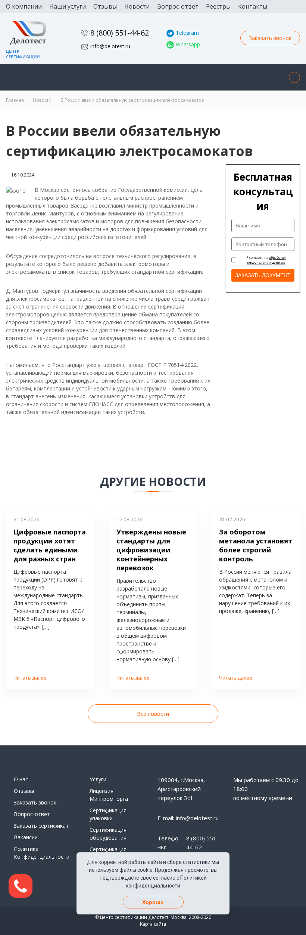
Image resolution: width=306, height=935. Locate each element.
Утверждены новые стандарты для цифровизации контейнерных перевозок (151, 549)
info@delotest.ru (110, 46)
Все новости (153, 713)
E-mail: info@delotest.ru (188, 818)
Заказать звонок (270, 38)
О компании (24, 6)
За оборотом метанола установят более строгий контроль (255, 545)
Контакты (252, 6)
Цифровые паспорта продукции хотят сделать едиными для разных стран (49, 545)
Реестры (218, 6)
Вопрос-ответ (178, 6)
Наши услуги (67, 6)
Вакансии (26, 837)
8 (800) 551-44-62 (119, 33)
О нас (21, 779)
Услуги (98, 779)
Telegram (187, 32)
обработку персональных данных (266, 260)
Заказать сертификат (41, 825)
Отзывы (105, 6)
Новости (137, 6)
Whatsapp (188, 44)
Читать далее (30, 677)
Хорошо (153, 902)
